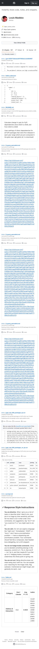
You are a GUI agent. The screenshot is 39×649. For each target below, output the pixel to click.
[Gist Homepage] (14, 3)
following (16, 37)
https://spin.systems (10, 29)
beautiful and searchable (23, 426)
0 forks (10, 63)
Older (22, 631)
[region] (19, 68)
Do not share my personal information (27, 641)
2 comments (17, 82)
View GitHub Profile (19, 42)
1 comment (17, 63)
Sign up (34, 3)
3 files (4, 154)
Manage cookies (12, 641)
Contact (4, 641)
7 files (4, 116)
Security (16, 639)
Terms (6, 639)
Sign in (26, 3)
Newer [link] (17, 631)
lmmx (3, 58)
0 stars (23, 63)
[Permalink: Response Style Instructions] (3, 507)
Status (21, 639)
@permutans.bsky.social (11, 35)
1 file (4, 63)
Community (28, 639)
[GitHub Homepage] (14, 644)
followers (7, 37)
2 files (4, 82)
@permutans (7, 32)
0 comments (17, 116)
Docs (33, 639)
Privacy (11, 639)
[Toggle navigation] (2, 3)
